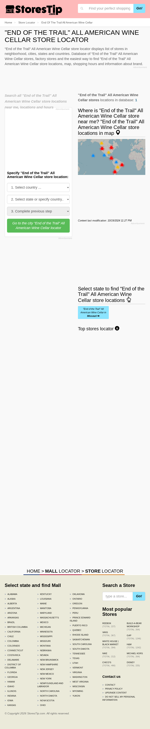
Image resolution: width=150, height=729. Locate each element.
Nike (108, 655)
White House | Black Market (110, 644)
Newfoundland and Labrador (50, 685)
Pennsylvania (79, 608)
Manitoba (44, 608)
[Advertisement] (76, 78)
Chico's (108, 664)
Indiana (10, 696)
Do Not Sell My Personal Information (118, 698)
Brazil (10, 622)
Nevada (42, 655)
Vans (108, 634)
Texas (74, 658)
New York (44, 678)
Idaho (9, 686)
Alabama (11, 594)
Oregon (76, 603)
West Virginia (79, 682)
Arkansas (12, 617)
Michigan (44, 627)
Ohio (41, 705)
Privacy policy (112, 689)
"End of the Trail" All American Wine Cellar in (93, 312)
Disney (133, 664)
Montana (44, 646)
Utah (74, 663)
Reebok (108, 625)
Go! (139, 8)
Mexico (42, 622)
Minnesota (45, 631)
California (12, 631)
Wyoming (76, 691)
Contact (108, 685)
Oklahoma (77, 594)
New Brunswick (47, 660)
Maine (42, 603)
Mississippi (44, 636)
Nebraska (44, 650)
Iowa (9, 700)
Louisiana (44, 599)
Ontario (76, 599)
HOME (33, 571)
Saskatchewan (80, 639)
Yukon (75, 696)
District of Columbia (13, 666)
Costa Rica (12, 655)
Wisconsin (77, 686)
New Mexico (45, 674)
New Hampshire (47, 664)
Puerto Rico (79, 625)
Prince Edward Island (80, 619)
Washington (78, 677)
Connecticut (14, 650)
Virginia (76, 672)
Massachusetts (48, 617)
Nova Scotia (45, 700)
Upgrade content (114, 692)
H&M (134, 646)
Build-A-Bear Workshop (134, 626)
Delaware (12, 660)
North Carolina (48, 691)
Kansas (10, 705)
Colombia (12, 641)
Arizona (11, 613)
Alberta (11, 603)
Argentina (12, 608)
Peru (74, 613)
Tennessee (77, 653)
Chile (9, 636)
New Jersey (45, 669)
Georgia (11, 677)
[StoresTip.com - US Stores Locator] (34, 9)
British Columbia (16, 627)
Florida (11, 672)
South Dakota (79, 649)
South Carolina (81, 644)
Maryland (44, 613)
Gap (134, 637)
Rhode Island (79, 635)
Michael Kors (135, 655)
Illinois (10, 691)
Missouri (44, 641)
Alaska (10, 599)
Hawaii (10, 682)
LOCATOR (62, 571)
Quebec (75, 630)
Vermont (76, 667)
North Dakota (47, 696)
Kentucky (44, 594)
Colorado (12, 646)
